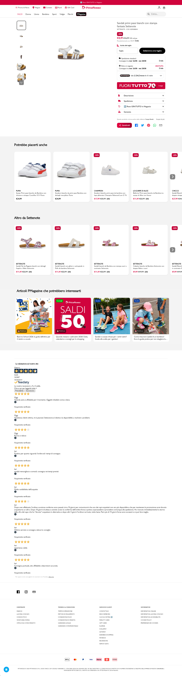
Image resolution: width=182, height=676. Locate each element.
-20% (175, 155)
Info (137, 41)
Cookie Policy (146, 620)
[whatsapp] (154, 125)
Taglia (121, 51)
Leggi (160, 86)
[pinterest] (148, 125)
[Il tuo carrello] (164, 8)
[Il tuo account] (159, 7)
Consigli (59, 301)
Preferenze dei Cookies (149, 623)
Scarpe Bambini (149, 119)
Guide (20, 301)
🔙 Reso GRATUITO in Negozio (91, 2)
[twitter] (142, 125)
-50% (120, 34)
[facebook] (136, 125)
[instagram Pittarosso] (26, 591)
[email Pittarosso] (34, 591)
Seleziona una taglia (152, 51)
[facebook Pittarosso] (18, 591)
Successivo (30, 391)
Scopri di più (160, 119)
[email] (160, 125)
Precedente (19, 391)
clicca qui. (51, 577)
